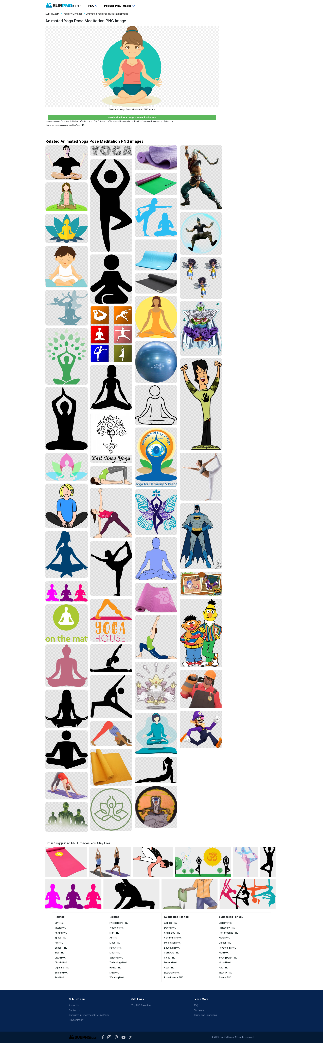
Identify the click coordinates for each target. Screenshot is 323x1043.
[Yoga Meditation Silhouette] (66, 554)
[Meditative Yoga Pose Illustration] (66, 162)
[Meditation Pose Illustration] (156, 317)
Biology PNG (225, 922)
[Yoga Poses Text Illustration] (111, 150)
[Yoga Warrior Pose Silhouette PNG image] (131, 894)
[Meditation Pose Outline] (156, 405)
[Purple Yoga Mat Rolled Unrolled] (156, 157)
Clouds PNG (61, 962)
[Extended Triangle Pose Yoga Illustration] (111, 513)
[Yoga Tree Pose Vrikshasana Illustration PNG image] (203, 862)
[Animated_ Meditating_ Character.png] (201, 328)
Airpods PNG (170, 922)
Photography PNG (119, 922)
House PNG (115, 967)
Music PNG (60, 927)
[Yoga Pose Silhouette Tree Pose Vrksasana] (111, 205)
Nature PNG (61, 932)
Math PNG (115, 952)
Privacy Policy (76, 1020)
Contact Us (75, 1010)
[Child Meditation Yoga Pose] (66, 267)
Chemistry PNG (172, 932)
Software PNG (171, 952)
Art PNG (59, 942)
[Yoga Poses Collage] (111, 334)
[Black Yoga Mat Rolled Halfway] (156, 283)
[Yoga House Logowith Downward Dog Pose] (111, 620)
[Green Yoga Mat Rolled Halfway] (156, 184)
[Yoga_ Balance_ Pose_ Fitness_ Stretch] (201, 477)
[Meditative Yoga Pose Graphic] (66, 228)
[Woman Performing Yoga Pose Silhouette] (156, 770)
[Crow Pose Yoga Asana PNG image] (153, 862)
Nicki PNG (224, 952)
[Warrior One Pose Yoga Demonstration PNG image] (110, 862)
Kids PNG (114, 972)
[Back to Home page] (63, 5)
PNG (91, 5)
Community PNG (173, 937)
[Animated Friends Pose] (201, 633)
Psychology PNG (227, 947)
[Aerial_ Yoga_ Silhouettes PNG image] (248, 894)
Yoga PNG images (72, 13)
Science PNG (116, 957)
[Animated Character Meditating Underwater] (201, 233)
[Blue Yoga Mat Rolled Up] (156, 255)
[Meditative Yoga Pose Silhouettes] (66, 308)
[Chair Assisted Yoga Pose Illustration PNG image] (190, 894)
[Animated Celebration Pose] (201, 404)
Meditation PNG (172, 942)
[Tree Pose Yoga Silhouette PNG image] (268, 862)
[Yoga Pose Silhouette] (111, 279)
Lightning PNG (62, 967)
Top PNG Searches (141, 1005)
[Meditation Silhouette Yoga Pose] (111, 387)
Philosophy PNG (227, 927)
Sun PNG (59, 977)
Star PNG (59, 952)
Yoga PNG (80, 125)
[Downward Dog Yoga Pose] (66, 785)
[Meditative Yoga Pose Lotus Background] (66, 467)
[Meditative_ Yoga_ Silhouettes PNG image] (73, 894)
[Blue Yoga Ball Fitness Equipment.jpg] (156, 362)
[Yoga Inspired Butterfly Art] (156, 512)
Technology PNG (118, 962)
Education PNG (172, 947)
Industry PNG (225, 972)
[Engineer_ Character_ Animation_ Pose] (201, 689)
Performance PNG (228, 932)
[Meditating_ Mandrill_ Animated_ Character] (156, 807)
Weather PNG (117, 927)
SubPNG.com (52, 13)
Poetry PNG (116, 947)
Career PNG (225, 942)
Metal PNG (224, 937)
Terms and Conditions (205, 1015)
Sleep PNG (169, 957)
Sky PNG (59, 922)
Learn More (201, 999)
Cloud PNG (60, 957)
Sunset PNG (61, 947)
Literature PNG (172, 972)
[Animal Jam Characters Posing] (201, 584)
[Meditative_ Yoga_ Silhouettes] (66, 591)
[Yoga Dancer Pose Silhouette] (111, 568)
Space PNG (60, 937)
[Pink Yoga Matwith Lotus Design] (156, 597)
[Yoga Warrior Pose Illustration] (156, 637)
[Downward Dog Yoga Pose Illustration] (111, 733)
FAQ (196, 1005)
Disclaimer (199, 1010)
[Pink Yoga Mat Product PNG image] (66, 862)
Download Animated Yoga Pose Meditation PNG (132, 117)
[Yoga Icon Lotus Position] (111, 809)
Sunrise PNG (61, 972)
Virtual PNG (225, 962)
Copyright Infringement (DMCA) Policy (89, 1015)
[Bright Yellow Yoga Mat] (111, 767)
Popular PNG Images (117, 5)
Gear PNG (169, 967)
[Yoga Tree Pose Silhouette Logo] (111, 438)
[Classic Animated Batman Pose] (201, 536)
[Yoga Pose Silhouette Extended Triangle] (111, 696)
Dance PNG (170, 927)
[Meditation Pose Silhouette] (66, 665)
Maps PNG (115, 942)
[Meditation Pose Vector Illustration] (156, 733)
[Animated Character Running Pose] (201, 729)
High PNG (114, 932)
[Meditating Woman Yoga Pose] (66, 196)
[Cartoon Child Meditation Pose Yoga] (66, 506)
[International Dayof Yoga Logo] (156, 457)
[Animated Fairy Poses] (201, 278)
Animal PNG (225, 977)
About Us (74, 1005)
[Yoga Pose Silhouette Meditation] (66, 356)
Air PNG (114, 937)
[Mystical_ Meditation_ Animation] (156, 686)
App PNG (223, 967)
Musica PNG (170, 962)
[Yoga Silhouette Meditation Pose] (66, 418)
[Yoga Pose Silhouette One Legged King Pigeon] (111, 658)
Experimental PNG (173, 977)
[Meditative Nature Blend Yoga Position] (66, 817)
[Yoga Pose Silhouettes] (156, 217)
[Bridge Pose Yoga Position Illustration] (111, 475)
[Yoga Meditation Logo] (66, 623)
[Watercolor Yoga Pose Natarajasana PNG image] (245, 862)
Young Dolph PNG (228, 957)
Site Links (137, 999)
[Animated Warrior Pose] (201, 177)
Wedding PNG (117, 977)
